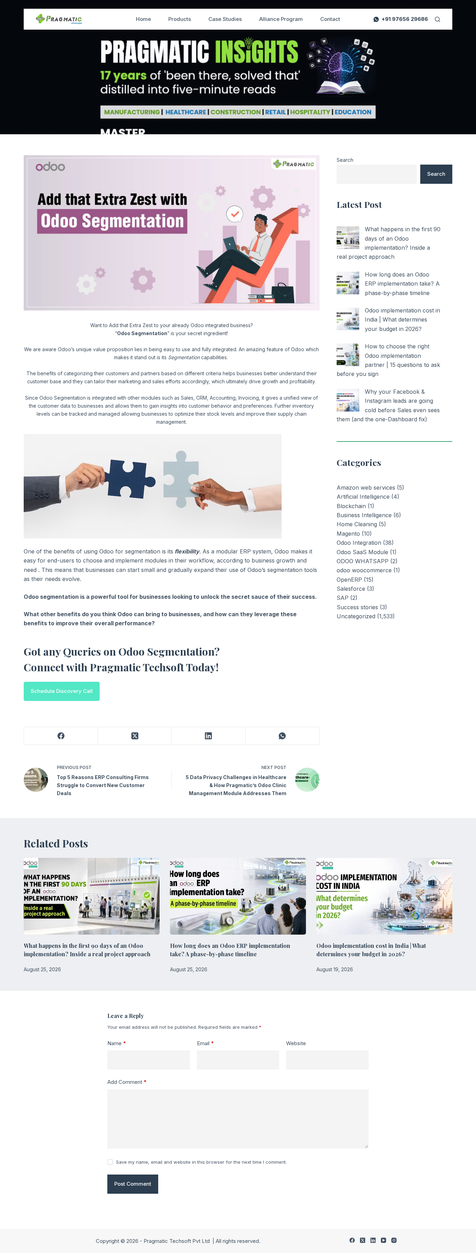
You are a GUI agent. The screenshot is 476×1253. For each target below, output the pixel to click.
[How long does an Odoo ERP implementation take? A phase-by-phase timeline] (348, 283)
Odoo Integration (359, 542)
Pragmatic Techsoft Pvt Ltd (177, 1241)
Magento (348, 533)
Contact (330, 19)
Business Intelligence (364, 515)
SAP (342, 597)
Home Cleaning (357, 524)
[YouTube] (383, 1240)
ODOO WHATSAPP (363, 561)
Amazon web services (366, 487)
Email (205, 1043)
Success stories (357, 607)
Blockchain (351, 506)
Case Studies (225, 19)
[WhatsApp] (283, 736)
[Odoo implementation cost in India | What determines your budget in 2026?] (348, 319)
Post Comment (132, 1183)
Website (296, 1043)
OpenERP (349, 579)
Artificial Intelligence (363, 496)
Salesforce (351, 588)
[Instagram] (394, 1240)
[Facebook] (61, 736)
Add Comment (127, 1082)
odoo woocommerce (364, 570)
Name (116, 1043)
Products (179, 19)
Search (345, 160)
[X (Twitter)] (135, 736)
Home (143, 19)
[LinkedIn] (209, 736)
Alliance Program (281, 19)
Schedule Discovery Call (62, 691)
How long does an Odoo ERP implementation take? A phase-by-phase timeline (402, 283)
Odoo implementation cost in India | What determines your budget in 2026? (402, 319)
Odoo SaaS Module (362, 552)
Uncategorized (356, 616)
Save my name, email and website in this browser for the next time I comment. (201, 1162)
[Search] (437, 19)
